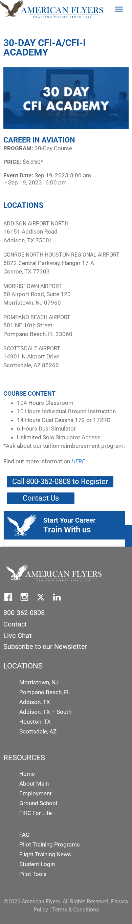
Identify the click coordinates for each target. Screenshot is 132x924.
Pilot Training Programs (49, 844)
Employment (35, 793)
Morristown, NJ (39, 682)
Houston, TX (35, 721)
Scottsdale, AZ (38, 731)
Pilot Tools (33, 874)
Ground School (38, 803)
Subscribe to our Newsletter (45, 646)
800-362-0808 (24, 613)
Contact (15, 624)
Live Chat (17, 636)
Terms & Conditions (75, 909)
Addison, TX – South (45, 711)
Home (27, 773)
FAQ (24, 834)
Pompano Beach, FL (44, 692)
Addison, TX (34, 702)
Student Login (37, 864)
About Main (34, 783)
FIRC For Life (35, 813)
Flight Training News (45, 854)
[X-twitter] (40, 597)
